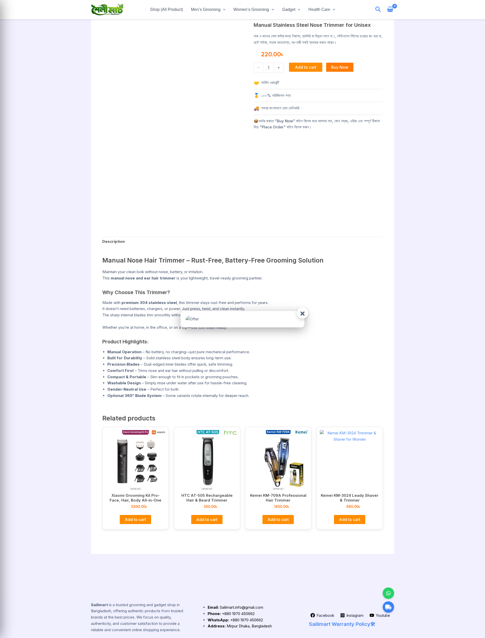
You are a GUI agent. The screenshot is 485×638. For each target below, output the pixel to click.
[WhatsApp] (388, 593)
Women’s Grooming (251, 9)
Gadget (288, 9)
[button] (223, 9)
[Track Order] (388, 607)
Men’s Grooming (206, 9)
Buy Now (339, 67)
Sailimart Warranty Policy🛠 (342, 624)
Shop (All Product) (166, 9)
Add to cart (305, 67)
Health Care (319, 9)
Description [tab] (113, 241)
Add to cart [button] (135, 519)
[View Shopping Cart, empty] (390, 10)
